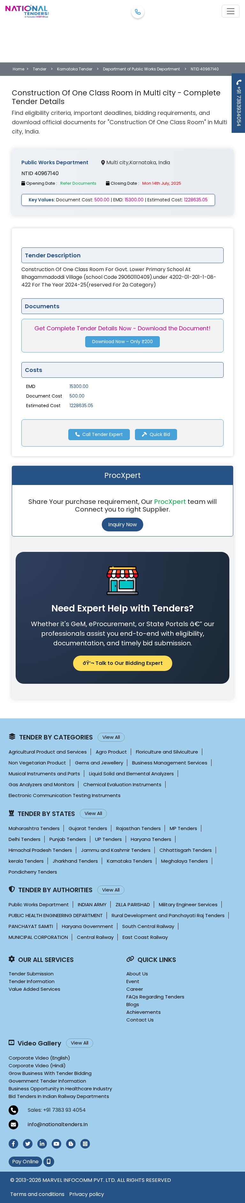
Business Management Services (169, 762)
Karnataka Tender (74, 69)
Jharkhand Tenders (75, 861)
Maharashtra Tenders (34, 828)
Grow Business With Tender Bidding (50, 1073)
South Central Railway (148, 926)
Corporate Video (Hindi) (37, 1065)
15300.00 (79, 386)
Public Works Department (39, 904)
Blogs (132, 1004)
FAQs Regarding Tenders (155, 996)
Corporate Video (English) (39, 1057)
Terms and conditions (37, 1194)
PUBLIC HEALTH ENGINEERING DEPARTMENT (56, 915)
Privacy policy (86, 1194)
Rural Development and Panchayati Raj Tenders (168, 915)
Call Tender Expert (102, 434)
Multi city (117, 162)
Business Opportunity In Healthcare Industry (60, 1088)
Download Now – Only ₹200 (122, 341)
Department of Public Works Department (141, 69)
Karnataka (143, 162)
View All (111, 737)
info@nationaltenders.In (58, 1124)
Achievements (143, 1012)
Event (132, 981)
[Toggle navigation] (231, 11)
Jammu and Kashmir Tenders (116, 850)
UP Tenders (108, 839)
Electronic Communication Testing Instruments (65, 795)
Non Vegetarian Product (37, 762)
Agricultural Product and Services (48, 751)
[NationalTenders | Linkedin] (42, 1144)
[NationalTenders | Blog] (71, 1144)
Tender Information (32, 981)
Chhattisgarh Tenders (186, 850)
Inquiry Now (122, 524)
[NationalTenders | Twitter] (28, 1144)
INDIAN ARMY (92, 904)
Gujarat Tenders (88, 828)
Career (134, 989)
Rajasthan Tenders (138, 828)
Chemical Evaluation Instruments (122, 784)
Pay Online (25, 1161)
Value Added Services (34, 989)
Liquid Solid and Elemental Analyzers (131, 773)
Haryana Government (87, 926)
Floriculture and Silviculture (167, 751)
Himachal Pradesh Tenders (40, 850)
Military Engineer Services (188, 904)
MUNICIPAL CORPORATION (38, 937)
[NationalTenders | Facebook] (13, 1144)
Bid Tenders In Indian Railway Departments (59, 1096)
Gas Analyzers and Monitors (41, 784)
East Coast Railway (145, 937)
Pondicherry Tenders (33, 871)
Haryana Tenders (151, 839)
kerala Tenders (26, 861)
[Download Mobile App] (48, 1162)
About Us (137, 973)
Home (18, 69)
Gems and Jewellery (99, 762)
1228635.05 (81, 405)
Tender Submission (31, 973)
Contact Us (140, 1019)
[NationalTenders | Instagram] (85, 1144)
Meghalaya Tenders (184, 861)
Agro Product (111, 751)
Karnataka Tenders (129, 861)
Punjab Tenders (67, 839)
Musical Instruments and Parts (44, 773)
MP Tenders (183, 828)
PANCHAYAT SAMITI (31, 926)
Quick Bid (160, 434)
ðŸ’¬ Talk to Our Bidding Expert (123, 663)
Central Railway (95, 937)
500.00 (77, 396)
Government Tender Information (47, 1081)
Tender (39, 69)
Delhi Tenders (25, 839)
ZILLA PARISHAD (132, 904)
